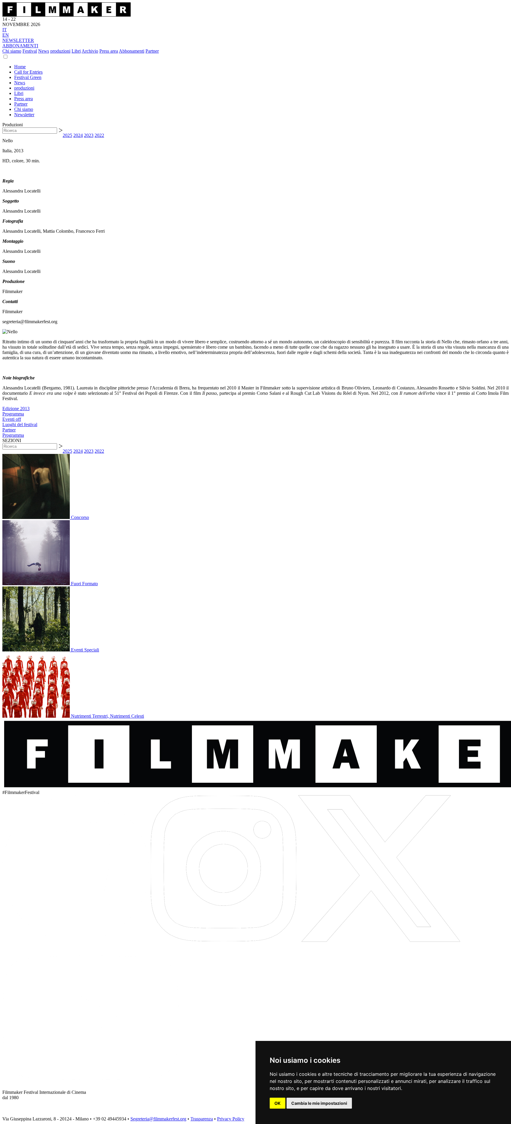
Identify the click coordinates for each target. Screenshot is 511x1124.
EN (5, 35)
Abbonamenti (131, 51)
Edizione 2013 (16, 408)
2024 (78, 135)
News (43, 51)
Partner (152, 51)
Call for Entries (28, 72)
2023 (88, 135)
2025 (67, 135)
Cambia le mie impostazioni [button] (319, 1103)
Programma (13, 413)
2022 (99, 135)
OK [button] (277, 1103)
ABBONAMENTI (20, 45)
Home (20, 66)
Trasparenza (201, 1118)
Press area (108, 51)
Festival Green (27, 77)
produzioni (60, 51)
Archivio (90, 51)
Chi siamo (11, 51)
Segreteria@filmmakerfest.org (158, 1118)
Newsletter (24, 114)
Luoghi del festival (19, 424)
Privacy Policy (230, 1118)
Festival (29, 51)
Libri (76, 51)
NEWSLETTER (18, 40)
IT (4, 29)
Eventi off (11, 419)
